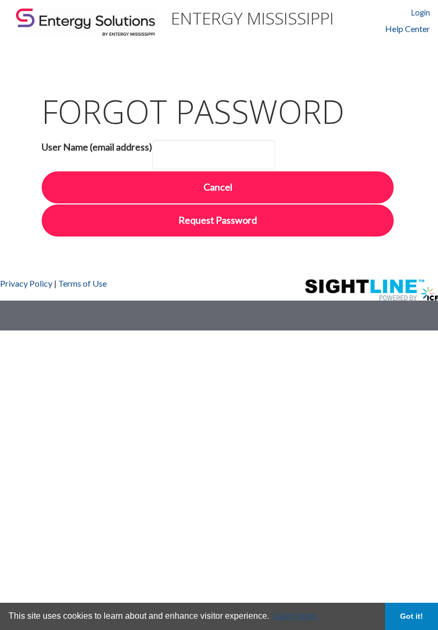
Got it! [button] (411, 616)
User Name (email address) (97, 147)
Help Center (407, 29)
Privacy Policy (26, 283)
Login (420, 13)
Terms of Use (82, 283)
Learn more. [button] (295, 615)
